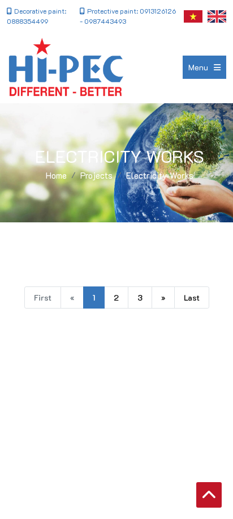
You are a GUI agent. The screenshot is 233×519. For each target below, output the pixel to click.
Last (192, 297)
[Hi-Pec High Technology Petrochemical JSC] (66, 67)
